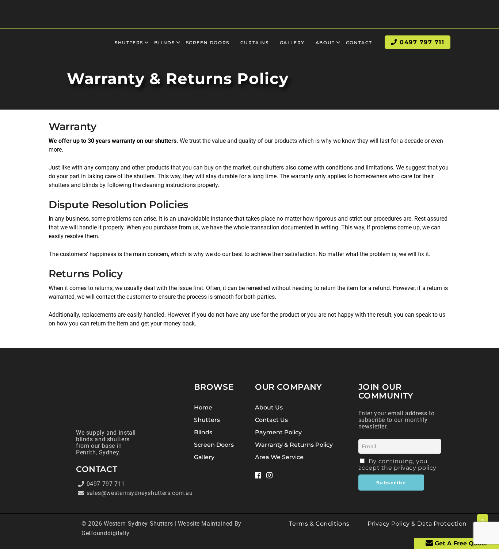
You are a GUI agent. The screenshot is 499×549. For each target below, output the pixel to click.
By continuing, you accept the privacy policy (397, 464)
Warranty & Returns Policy (294, 444)
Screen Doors (214, 444)
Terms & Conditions (319, 523)
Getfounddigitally (105, 533)
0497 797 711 (106, 483)
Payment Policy (278, 432)
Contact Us (271, 419)
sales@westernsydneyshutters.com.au (114, 492)
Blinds (203, 432)
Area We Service (279, 457)
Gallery (204, 457)
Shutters (207, 419)
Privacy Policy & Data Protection (417, 523)
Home (203, 407)
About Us (269, 407)
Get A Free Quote (460, 543)
